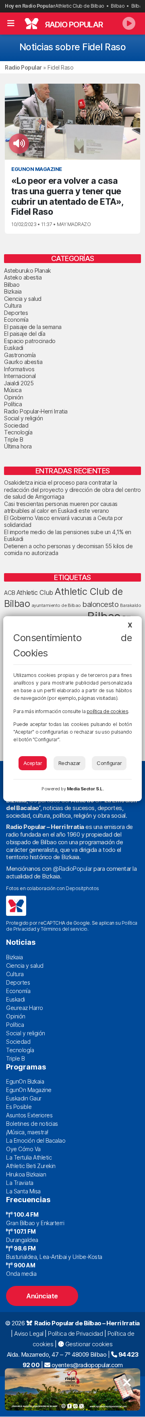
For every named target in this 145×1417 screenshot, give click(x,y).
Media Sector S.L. (85, 789)
